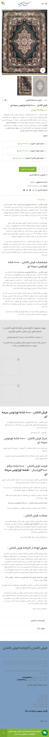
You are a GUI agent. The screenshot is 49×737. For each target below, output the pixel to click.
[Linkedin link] (27, 190)
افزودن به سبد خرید (27, 169)
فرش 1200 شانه (42, 699)
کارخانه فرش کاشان (31, 524)
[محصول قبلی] (8, 100)
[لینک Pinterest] (30, 190)
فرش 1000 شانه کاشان (34, 100)
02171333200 (22, 680)
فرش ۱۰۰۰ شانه (20, 577)
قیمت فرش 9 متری (40, 706)
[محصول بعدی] (3, 100)
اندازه (45, 136)
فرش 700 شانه (42, 702)
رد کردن (3, 733)
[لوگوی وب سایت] (24, 3)
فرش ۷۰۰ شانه (31, 577)
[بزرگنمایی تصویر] (42, 70)
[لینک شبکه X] (33, 190)
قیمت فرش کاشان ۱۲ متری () (28, 158)
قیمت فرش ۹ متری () (30, 151)
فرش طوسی (43, 695)
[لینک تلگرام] (24, 190)
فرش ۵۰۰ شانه (42, 577)
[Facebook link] (36, 190)
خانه (45, 100)
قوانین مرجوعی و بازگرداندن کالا (36, 711)
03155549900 (27, 678)
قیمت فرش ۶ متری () (30, 144)
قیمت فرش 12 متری (40, 704)
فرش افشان (43, 697)
